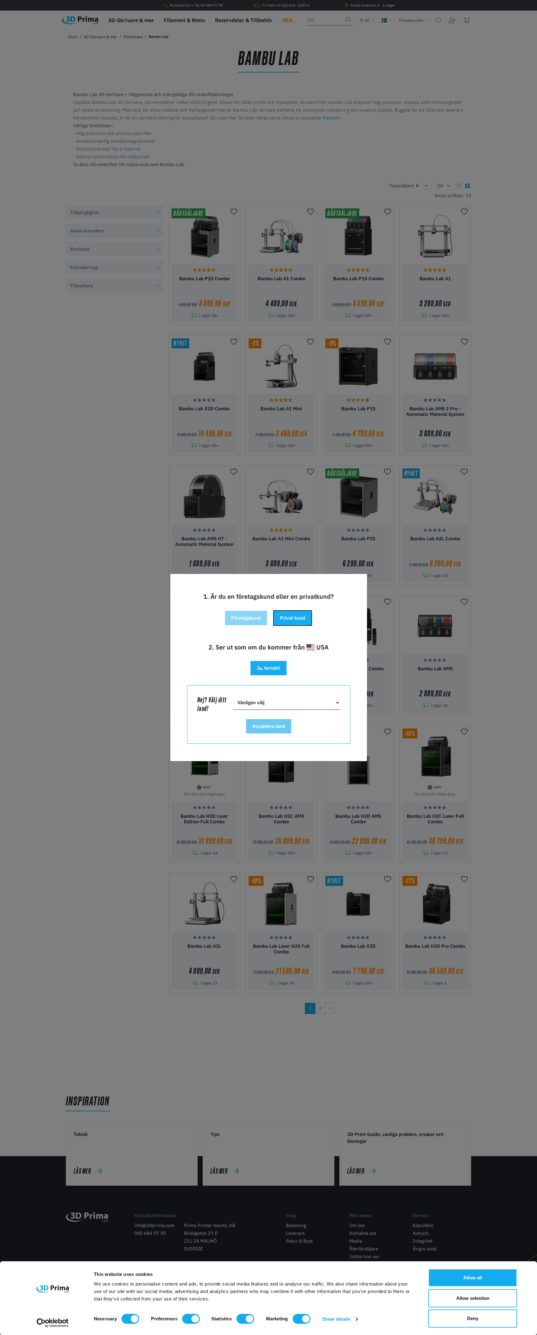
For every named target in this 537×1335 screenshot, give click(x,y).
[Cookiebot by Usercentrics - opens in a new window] (52, 1323)
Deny (472, 1318)
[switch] (191, 1319)
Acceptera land (268, 726)
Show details (336, 1319)
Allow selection (472, 1298)
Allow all (472, 1277)
